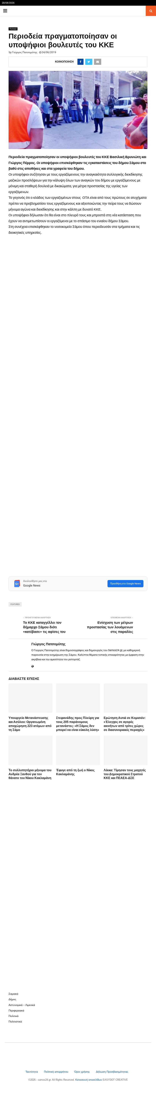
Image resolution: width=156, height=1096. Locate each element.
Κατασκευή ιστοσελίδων (89, 1079)
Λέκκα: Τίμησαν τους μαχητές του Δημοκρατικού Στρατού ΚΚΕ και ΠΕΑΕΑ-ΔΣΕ (125, 774)
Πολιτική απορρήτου (56, 1071)
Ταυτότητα (32, 1071)
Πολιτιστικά (15, 1021)
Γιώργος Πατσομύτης (24, 52)
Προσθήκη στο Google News (125, 583)
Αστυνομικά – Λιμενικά (22, 1004)
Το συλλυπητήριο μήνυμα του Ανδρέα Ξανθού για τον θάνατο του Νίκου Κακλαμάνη (30, 774)
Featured (15, 604)
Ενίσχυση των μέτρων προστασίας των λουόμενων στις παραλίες (110, 627)
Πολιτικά (13, 29)
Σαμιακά (13, 993)
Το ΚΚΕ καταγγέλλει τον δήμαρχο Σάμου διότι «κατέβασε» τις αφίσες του (44, 627)
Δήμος (12, 999)
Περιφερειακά (16, 1010)
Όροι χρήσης (82, 1071)
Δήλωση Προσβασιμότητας (112, 1071)
